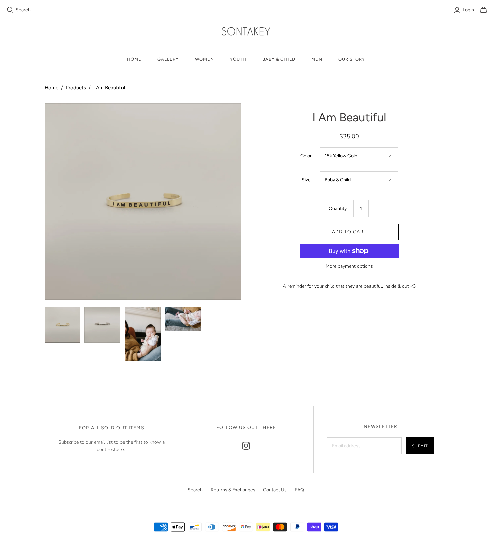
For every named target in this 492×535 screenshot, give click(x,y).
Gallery (168, 59)
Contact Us (275, 490)
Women (204, 59)
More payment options (349, 266)
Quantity (338, 208)
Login (468, 10)
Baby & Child (278, 59)
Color (306, 156)
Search (23, 10)
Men (316, 59)
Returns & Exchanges (233, 490)
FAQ (299, 490)
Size (306, 180)
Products (76, 88)
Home (134, 59)
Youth (238, 59)
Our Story (351, 59)
